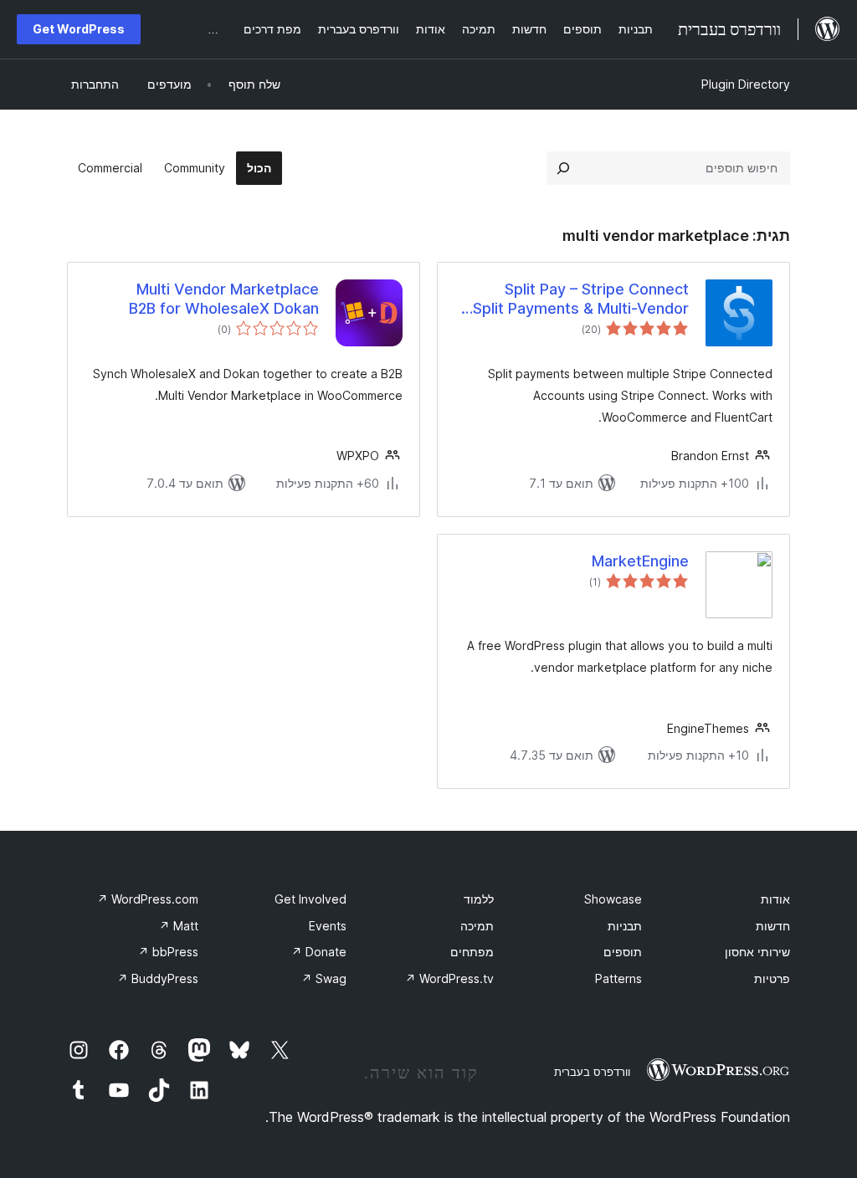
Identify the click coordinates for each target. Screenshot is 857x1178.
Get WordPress (79, 29)
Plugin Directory (745, 84)
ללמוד (479, 899)
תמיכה (477, 926)
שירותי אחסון (757, 952)
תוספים (622, 952)
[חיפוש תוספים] (563, 168)
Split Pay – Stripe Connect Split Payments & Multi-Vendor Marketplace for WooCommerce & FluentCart (574, 299)
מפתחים (472, 952)
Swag (323, 978)
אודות (775, 899)
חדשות (773, 926)
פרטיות (772, 978)
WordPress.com (147, 899)
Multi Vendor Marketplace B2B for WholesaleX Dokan (224, 298)
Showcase (613, 899)
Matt (178, 926)
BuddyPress (157, 978)
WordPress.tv (449, 978)
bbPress (168, 952)
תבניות (625, 926)
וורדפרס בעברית (592, 1071)
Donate (318, 952)
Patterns (618, 978)
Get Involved (310, 899)
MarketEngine (640, 561)
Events (327, 926)
